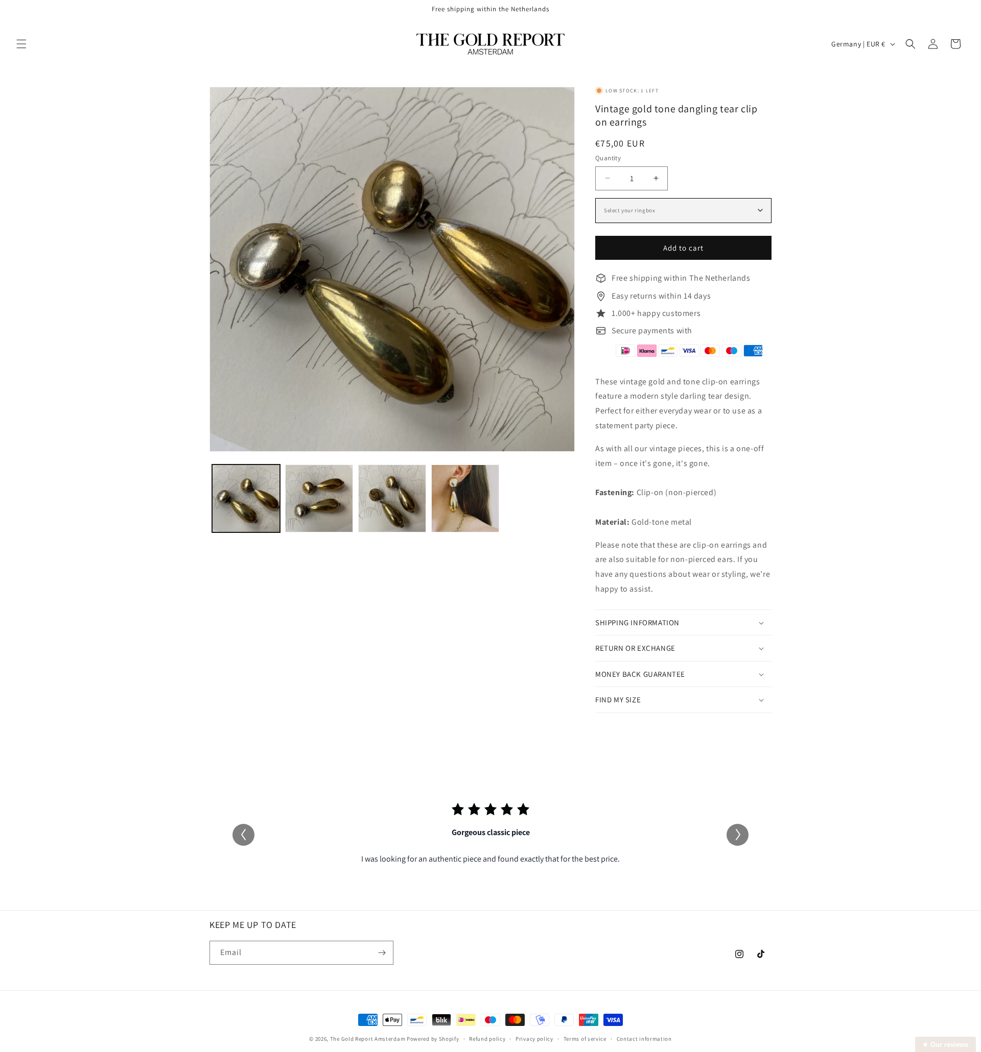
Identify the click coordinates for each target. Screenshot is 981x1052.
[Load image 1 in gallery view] (246, 498)
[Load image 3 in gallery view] (392, 498)
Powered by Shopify (433, 1038)
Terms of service (585, 1038)
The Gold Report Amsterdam (368, 1038)
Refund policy (487, 1038)
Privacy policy (534, 1038)
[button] (21, 44)
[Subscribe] (381, 953)
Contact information (644, 1038)
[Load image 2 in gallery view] (319, 498)
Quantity (608, 158)
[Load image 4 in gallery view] (465, 498)
